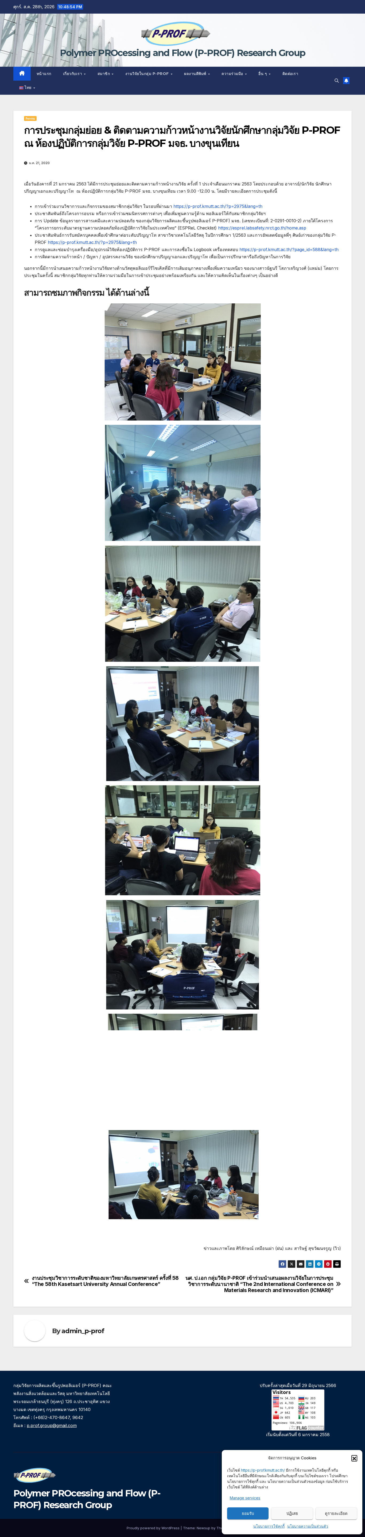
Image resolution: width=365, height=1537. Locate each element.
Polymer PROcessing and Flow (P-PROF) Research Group (182, 52)
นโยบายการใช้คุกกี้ (269, 1526)
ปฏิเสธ (292, 1513)
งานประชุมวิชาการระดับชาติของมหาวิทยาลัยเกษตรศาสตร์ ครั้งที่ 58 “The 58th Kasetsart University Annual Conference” (105, 1281)
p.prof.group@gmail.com (52, 1425)
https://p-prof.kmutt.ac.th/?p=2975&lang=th (217, 206)
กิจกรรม (30, 118)
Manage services (245, 1498)
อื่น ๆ (263, 73)
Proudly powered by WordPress (154, 1528)
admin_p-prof (82, 1331)
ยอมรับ (248, 1513)
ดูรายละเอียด (336, 1513)
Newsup (203, 1528)
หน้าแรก (44, 73)
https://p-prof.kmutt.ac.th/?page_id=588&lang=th (289, 249)
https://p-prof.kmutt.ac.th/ (263, 1470)
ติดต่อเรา (290, 73)
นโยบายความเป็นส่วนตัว (307, 1526)
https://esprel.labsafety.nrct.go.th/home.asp (262, 228)
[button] (354, 1458)
